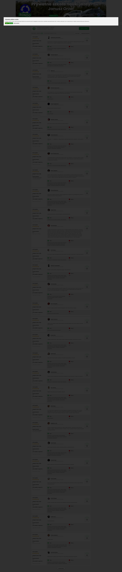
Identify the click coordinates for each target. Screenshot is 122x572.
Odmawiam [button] (10, 23)
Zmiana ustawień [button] (16, 23)
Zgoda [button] (7, 23)
